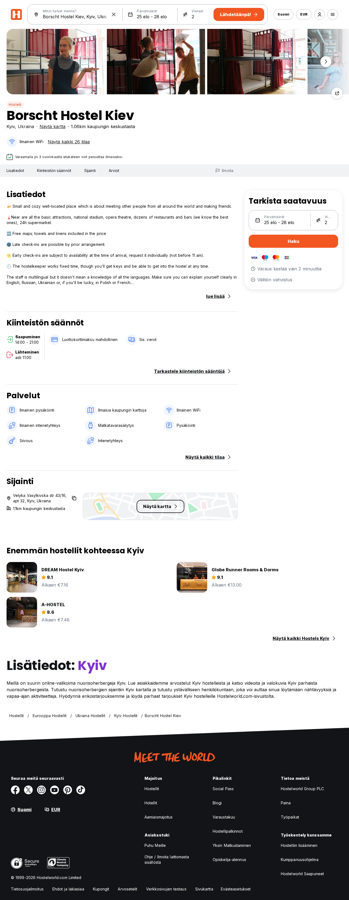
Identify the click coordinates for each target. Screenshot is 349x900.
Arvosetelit (127, 889)
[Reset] (113, 14)
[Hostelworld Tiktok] (80, 790)
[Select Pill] (319, 14)
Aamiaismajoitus (159, 817)
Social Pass (223, 788)
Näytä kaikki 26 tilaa (69, 141)
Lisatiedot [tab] (15, 170)
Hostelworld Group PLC (302, 788)
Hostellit (152, 788)
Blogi (217, 803)
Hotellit (151, 803)
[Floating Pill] (325, 61)
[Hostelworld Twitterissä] (28, 790)
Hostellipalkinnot (228, 831)
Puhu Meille (155, 845)
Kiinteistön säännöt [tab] (54, 170)
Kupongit (101, 889)
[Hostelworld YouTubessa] (54, 790)
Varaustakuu (224, 817)
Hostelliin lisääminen (299, 845)
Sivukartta (204, 889)
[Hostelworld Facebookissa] (15, 790)
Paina (286, 803)
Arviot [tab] (114, 170)
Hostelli (15, 104)
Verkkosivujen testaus (166, 889)
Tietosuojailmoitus (27, 889)
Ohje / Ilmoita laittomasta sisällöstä (167, 859)
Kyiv (11, 126)
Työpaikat (290, 817)
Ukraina (26, 126)
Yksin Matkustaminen (232, 845)
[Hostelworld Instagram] (41, 790)
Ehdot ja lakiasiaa (68, 889)
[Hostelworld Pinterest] (67, 790)
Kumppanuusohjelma (299, 859)
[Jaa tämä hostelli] (337, 93)
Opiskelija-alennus (229, 859)
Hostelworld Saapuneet (302, 873)
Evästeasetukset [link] (236, 889)
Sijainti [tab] (90, 170)
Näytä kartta (52, 126)
